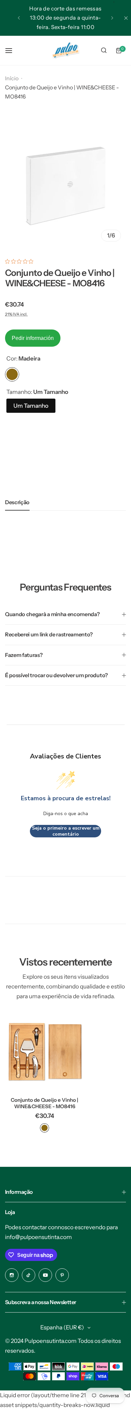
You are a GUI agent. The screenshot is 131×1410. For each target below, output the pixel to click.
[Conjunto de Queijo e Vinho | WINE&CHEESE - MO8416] (44, 1052)
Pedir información (33, 338)
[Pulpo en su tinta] (65, 50)
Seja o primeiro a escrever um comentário (65, 831)
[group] (65, 186)
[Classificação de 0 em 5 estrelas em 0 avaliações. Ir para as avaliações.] (21, 261)
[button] (19, 18)
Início (11, 78)
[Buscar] (103, 50)
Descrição (17, 502)
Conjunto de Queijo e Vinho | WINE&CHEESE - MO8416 (44, 1103)
